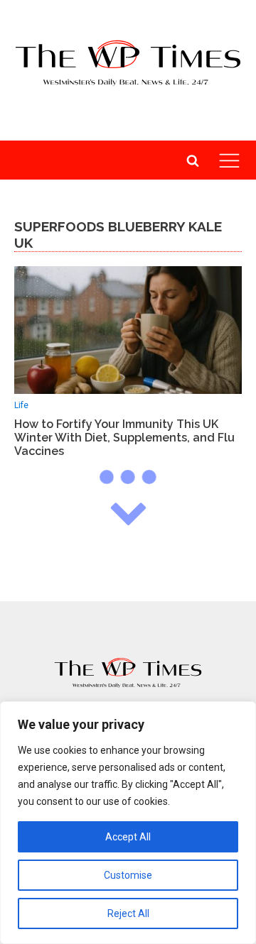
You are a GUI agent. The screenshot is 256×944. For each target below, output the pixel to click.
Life (21, 405)
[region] (128, 822)
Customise (128, 875)
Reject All (128, 913)
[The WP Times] (128, 673)
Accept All (128, 837)
